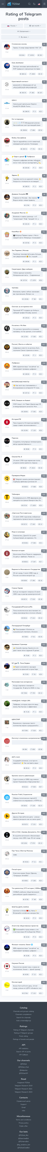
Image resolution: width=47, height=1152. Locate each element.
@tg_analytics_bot (23, 1145)
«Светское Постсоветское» (22, 513)
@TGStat (23, 1064)
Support (23, 1104)
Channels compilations (23, 1014)
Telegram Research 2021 (23, 1089)
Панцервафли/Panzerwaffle (22, 607)
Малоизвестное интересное (22, 682)
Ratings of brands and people (23, 1039)
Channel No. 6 (17, 457)
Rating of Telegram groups (23, 1033)
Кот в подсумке (17, 119)
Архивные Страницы (19, 644)
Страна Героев (17, 588)
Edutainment (24, 31)
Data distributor (18, 63)
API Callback (23, 1055)
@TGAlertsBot (23, 1141)
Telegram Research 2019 (23, 1085)
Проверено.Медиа (18, 475)
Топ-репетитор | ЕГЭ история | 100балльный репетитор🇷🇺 (27, 888)
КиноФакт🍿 (17, 232)
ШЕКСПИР (16, 719)
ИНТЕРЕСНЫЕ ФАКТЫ (20, 382)
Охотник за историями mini (22, 307)
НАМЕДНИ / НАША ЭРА (21, 701)
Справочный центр (23, 1101)
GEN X (14, 100)
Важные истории (18, 550)
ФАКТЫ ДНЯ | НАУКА (20, 907)
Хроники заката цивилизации (23, 776)
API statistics (23, 1048)
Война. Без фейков (19, 138)
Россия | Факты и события (22, 344)
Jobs (23, 1110)
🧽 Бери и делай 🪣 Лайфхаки (23, 157)
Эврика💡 (15, 175)
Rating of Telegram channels (23, 1030)
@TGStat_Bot (23, 1135)
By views (24, 37)
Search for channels (23, 1017)
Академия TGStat (23, 1082)
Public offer (23, 1126)
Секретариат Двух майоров (22, 269)
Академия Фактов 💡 (20, 213)
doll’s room (16, 757)
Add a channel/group (23, 1020)
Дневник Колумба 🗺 (20, 194)
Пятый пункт (17, 869)
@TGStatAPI (23, 1073)
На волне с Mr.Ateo (19, 325)
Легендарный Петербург (21, 626)
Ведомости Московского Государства (26, 569)
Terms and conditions (23, 1120)
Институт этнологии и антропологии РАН (27, 738)
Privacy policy (23, 1123)
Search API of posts (23, 1051)
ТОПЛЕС (15, 288)
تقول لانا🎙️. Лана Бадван (21, 663)
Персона (15, 438)
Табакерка (16, 494)
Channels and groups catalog (23, 1011)
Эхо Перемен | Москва (20, 250)
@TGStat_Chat (23, 1067)
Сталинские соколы (19, 44)
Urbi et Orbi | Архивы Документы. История (27, 832)
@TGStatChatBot (23, 1148)
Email (23, 1107)
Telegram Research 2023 (23, 1092)
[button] (39, 4)
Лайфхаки (16, 363)
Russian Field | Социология (22, 794)
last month (35, 26)
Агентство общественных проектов (25, 926)
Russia (13, 26)
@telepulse (23, 1070)
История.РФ (16, 419)
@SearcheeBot (23, 1138)
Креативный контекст (20, 81)
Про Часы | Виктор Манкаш (22, 851)
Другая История (18, 813)
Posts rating (23, 1036)
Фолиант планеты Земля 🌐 (22, 945)
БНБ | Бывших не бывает (21, 400)
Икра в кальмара (18, 532)
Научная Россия (18, 963)
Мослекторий (17, 982)
